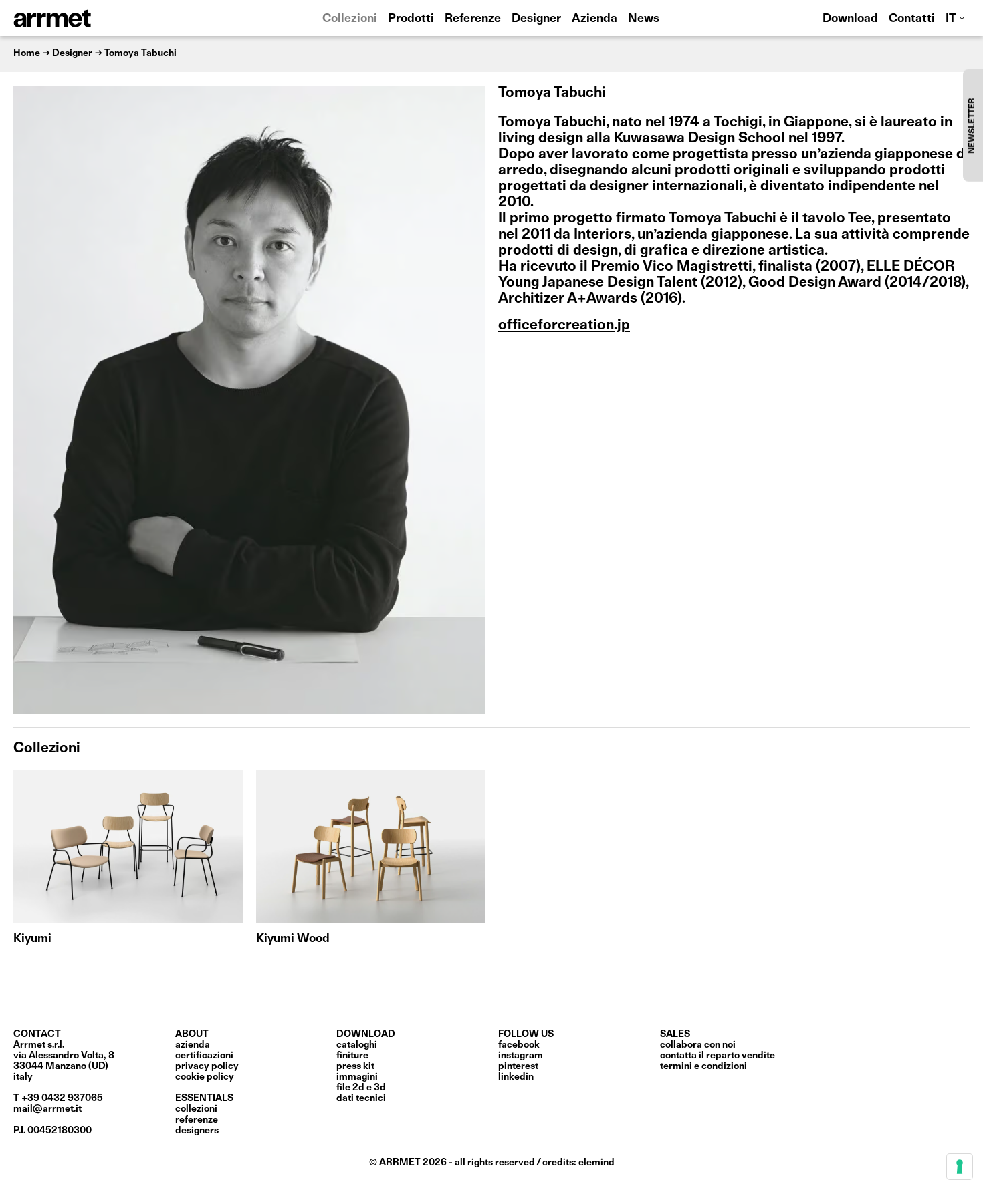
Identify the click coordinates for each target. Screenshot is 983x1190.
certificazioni (204, 1055)
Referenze (473, 19)
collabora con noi (698, 1045)
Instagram (520, 1055)
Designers (197, 1130)
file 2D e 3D (361, 1087)
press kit (355, 1066)
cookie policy (204, 1077)
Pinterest (518, 1066)
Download (850, 19)
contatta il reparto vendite (717, 1055)
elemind (596, 1162)
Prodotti (411, 19)
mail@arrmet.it (47, 1109)
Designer (536, 19)
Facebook (519, 1045)
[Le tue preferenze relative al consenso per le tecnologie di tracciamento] (959, 1166)
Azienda (594, 19)
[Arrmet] (89, 18)
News (643, 19)
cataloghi (356, 1045)
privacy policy (207, 1066)
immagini (357, 1077)
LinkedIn (516, 1077)
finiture (352, 1055)
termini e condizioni (703, 1066)
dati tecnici (361, 1098)
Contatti (912, 19)
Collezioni (349, 19)
